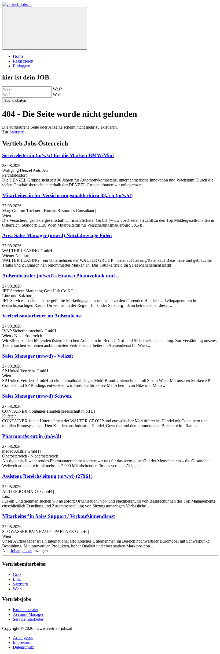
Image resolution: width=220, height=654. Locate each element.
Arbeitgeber (23, 637)
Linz (17, 579)
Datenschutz (23, 647)
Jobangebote (21, 550)
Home (18, 56)
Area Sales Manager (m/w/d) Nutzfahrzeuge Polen (57, 235)
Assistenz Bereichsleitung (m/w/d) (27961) (47, 476)
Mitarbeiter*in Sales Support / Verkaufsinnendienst (58, 516)
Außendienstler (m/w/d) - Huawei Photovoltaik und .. (60, 275)
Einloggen (21, 66)
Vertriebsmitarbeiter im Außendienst (42, 315)
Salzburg (20, 584)
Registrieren (23, 61)
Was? (57, 89)
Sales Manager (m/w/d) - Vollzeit (37, 356)
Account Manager (28, 614)
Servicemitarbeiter (28, 619)
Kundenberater (25, 609)
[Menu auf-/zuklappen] (44, 28)
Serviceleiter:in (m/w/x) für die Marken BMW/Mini (58, 155)
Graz (17, 574)
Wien (17, 589)
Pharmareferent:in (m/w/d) (31, 436)
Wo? (57, 94)
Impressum (22, 642)
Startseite (17, 132)
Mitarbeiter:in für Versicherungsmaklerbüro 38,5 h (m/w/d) (67, 195)
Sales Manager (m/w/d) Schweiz (37, 396)
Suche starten (15, 101)
